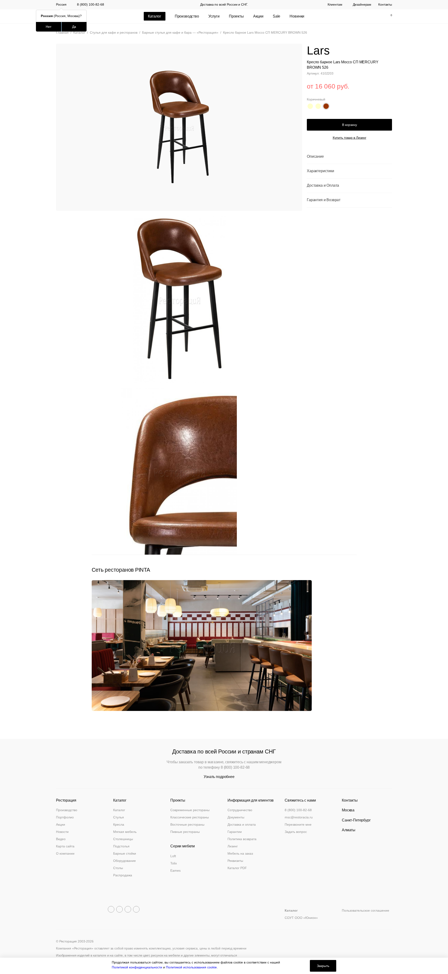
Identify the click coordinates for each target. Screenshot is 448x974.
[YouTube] (119, 909)
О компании (65, 853)
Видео (61, 839)
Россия (61, 4)
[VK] (128, 909)
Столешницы (123, 839)
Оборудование (124, 861)
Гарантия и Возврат (323, 200)
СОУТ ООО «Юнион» (301, 918)
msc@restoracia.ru (299, 817)
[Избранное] (378, 16)
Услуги (214, 16)
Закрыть (323, 966)
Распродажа (122, 875)
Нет (48, 27)
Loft (173, 856)
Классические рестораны (189, 817)
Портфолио (65, 817)
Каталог (119, 810)
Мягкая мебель (124, 832)
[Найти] (368, 16)
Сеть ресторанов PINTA (121, 570)
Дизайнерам (362, 4)
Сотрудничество (240, 810)
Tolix (173, 863)
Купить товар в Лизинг (349, 137)
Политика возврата (242, 839)
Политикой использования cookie (191, 967)
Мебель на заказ (240, 853)
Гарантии (235, 832)
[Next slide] (354, 559)
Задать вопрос (296, 832)
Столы (118, 868)
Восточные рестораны (187, 824)
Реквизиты (235, 861)
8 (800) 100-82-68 (90, 4)
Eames (175, 870)
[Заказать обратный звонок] (348, 16)
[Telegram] (111, 909)
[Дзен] (136, 909)
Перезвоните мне (298, 824)
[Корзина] (388, 16)
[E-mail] (358, 16)
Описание (315, 156)
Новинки (297, 16)
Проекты (236, 16)
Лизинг (233, 846)
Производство (187, 16)
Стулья (118, 817)
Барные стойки (124, 853)
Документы (236, 817)
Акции (258, 16)
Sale (276, 16)
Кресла (118, 824)
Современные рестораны (190, 810)
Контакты (385, 4)
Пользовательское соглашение (365, 910)
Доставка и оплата (242, 824)
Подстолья (121, 846)
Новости (62, 832)
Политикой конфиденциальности (137, 967)
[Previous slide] (343, 559)
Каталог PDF (237, 868)
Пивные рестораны (185, 832)
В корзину (349, 124)
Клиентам (335, 4)
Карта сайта (65, 846)
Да (74, 27)
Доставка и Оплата (323, 185)
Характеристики (320, 171)
